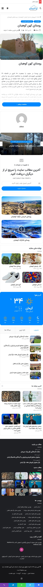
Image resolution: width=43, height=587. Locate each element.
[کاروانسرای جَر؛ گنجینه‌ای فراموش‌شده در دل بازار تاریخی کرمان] (8, 484)
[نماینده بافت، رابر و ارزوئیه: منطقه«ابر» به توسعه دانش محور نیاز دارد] (21, 492)
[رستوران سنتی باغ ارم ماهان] (35, 366)
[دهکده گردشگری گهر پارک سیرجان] (35, 339)
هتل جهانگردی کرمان (18, 527)
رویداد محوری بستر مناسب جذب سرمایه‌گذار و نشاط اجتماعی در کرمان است (32, 406)
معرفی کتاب (17, 542)
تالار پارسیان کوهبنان (35, 266)
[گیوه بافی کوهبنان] (11, 277)
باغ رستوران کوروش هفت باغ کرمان (18, 354)
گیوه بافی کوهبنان (16, 285)
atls (40, 545)
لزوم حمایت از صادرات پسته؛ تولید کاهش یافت (25, 2)
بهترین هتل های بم (17, 514)
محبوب (36, 330)
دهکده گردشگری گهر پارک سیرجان (18, 336)
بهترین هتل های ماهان (34, 521)
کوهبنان (21, 17)
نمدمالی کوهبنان (36, 285)
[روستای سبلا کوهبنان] (11, 258)
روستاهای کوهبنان (12, 17)
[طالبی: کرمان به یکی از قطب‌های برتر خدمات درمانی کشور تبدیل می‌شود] (35, 476)
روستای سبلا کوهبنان (15, 266)
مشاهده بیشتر (22, 104)
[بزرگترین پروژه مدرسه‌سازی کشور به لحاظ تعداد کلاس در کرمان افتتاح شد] (35, 492)
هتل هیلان (37, 531)
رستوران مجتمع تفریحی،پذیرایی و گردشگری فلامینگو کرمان (16, 346)
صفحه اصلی (31, 573)
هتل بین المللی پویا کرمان (33, 527)
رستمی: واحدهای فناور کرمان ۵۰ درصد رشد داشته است (32, 427)
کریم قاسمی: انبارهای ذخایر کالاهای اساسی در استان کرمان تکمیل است (12, 428)
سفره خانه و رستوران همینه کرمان (19, 373)
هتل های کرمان (7, 527)
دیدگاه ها (7, 330)
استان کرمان (37, 507)
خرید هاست (12, 573)
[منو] (3, 9)
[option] (21, 144)
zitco (36, 30)
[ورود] (7, 9)
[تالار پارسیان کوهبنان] (31, 258)
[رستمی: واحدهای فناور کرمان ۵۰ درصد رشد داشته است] (32, 419)
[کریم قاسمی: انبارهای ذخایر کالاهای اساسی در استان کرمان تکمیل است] (11, 419)
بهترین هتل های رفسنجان (18, 517)
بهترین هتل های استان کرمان (32, 514)
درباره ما (24, 573)
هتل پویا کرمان (28, 531)
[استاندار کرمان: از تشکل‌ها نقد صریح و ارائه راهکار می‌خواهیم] (8, 492)
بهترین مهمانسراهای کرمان (24, 507)
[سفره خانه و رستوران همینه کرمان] (35, 375)
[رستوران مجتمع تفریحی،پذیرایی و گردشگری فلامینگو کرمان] (35, 348)
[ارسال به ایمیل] (34, 30)
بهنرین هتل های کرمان (34, 524)
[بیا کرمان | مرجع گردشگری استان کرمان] (33, 8)
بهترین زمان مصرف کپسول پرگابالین (32, 542)
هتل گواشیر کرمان (16, 531)
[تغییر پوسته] (41, 9)
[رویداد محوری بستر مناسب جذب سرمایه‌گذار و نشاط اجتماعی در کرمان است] (32, 396)
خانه (38, 17)
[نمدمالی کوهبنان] (31, 277)
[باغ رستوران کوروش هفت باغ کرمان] (35, 357)
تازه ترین (22, 330)
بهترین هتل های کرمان (20, 521)
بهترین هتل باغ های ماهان (14, 510)
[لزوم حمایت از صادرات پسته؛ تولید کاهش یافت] (11, 396)
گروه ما (18, 573)
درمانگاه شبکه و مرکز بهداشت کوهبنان (21, 146)
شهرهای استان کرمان (30, 17)
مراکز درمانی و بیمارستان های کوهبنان (21, 142)
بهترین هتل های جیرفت (34, 517)
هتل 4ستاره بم (22, 524)
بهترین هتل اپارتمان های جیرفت (32, 510)
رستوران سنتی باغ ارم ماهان (20, 363)
